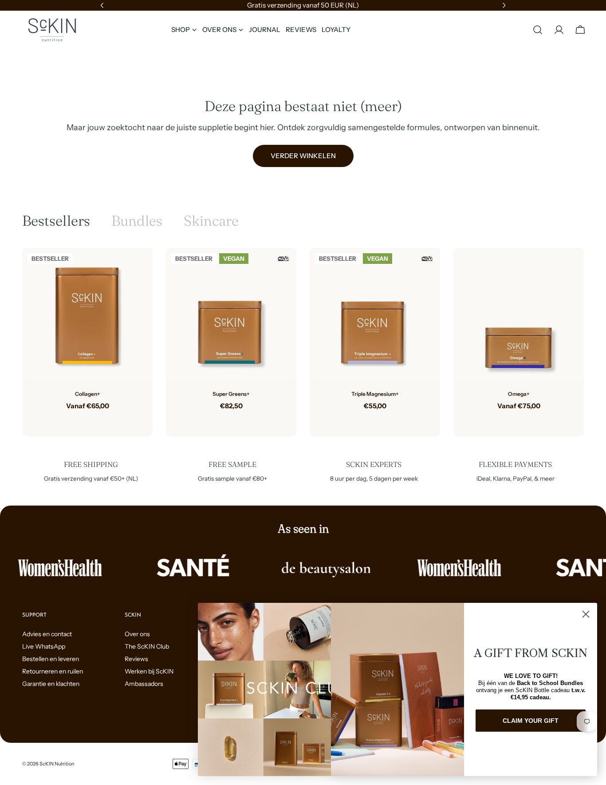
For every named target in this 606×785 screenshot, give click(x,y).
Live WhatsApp (43, 646)
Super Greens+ (231, 394)
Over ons (137, 634)
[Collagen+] (87, 313)
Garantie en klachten (50, 684)
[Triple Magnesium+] (375, 313)
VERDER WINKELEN (303, 155)
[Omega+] (518, 313)
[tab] (56, 220)
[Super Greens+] (231, 313)
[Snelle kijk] (139, 268)
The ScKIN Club (147, 646)
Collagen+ (87, 394)
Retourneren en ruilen (52, 671)
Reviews (136, 659)
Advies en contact (47, 634)
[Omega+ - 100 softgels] (511, 420)
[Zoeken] (538, 30)
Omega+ (519, 394)
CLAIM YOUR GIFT (531, 720)
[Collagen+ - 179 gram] (80, 420)
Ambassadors (144, 684)
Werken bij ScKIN (149, 671)
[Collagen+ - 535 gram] (94, 420)
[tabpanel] (303, 342)
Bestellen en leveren (50, 659)
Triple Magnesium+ (375, 394)
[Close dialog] (586, 614)
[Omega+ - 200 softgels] (525, 420)
